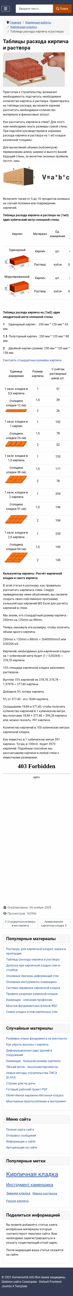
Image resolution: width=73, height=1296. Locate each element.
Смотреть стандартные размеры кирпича (32, 360)
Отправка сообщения (21, 1135)
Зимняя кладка (18, 1193)
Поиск (64, 8)
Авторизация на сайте (21, 1147)
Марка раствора (45, 1193)
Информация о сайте (20, 1141)
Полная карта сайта (20, 1129)
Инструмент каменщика (29, 1184)
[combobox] (34, 8)
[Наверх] (66, 1289)
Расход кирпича (17, 1201)
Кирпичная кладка (32, 1174)
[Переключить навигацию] (5, 9)
